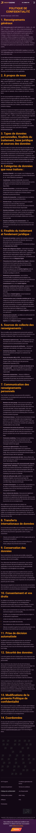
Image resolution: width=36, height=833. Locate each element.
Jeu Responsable (23, 791)
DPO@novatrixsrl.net (6, 129)
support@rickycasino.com (13, 729)
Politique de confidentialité (8, 791)
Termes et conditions (24, 787)
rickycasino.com (8, 27)
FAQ (20, 799)
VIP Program (4, 781)
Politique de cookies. (17, 825)
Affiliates (3, 799)
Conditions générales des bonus (25, 782)
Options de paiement (6, 787)
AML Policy (22, 795)
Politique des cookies (6, 795)
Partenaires (4, 804)
